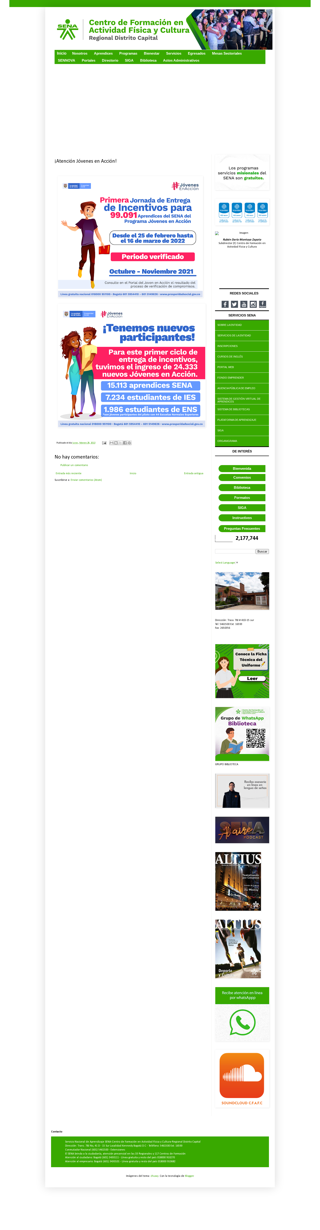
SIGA (242, 508)
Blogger (189, 1176)
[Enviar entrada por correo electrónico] (104, 443)
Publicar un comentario (74, 465)
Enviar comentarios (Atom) (86, 480)
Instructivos (242, 518)
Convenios (242, 477)
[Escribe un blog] (116, 442)
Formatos (242, 498)
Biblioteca (242, 487)
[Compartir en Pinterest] (129, 442)
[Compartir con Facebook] (125, 442)
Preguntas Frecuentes (242, 528)
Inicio (133, 473)
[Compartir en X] (120, 442)
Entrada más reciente (69, 473)
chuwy (154, 1176)
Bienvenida (242, 468)
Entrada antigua (193, 473)
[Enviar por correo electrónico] (111, 442)
